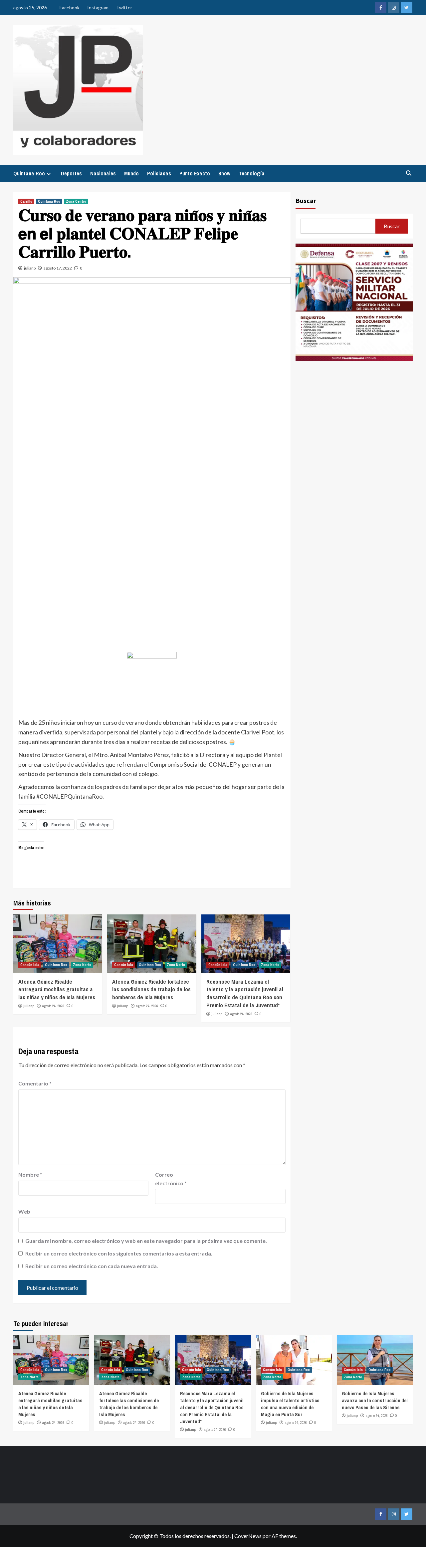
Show (224, 173)
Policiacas (159, 173)
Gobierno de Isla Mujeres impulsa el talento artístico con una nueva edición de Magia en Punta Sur (290, 1404)
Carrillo (26, 201)
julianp (30, 268)
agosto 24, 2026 (53, 1006)
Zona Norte (82, 964)
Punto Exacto (194, 173)
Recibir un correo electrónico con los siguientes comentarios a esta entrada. (118, 1253)
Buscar (306, 200)
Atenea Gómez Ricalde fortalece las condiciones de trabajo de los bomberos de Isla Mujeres (151, 989)
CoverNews (248, 1536)
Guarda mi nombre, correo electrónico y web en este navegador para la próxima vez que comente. (146, 1241)
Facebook (70, 7)
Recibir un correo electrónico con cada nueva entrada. (91, 1266)
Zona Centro (76, 201)
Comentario (35, 1083)
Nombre (30, 1174)
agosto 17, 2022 (58, 268)
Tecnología (252, 173)
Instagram (97, 7)
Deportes (71, 173)
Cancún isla (29, 964)
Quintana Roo (29, 173)
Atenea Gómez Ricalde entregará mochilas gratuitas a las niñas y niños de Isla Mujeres (56, 989)
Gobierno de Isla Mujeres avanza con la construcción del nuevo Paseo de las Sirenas (375, 1400)
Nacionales (103, 173)
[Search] (408, 173)
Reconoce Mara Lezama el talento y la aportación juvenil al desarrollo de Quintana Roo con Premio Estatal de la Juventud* (244, 993)
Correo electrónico (171, 1178)
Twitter (124, 7)
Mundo (131, 173)
